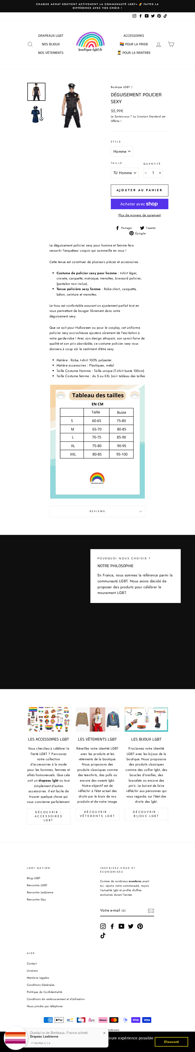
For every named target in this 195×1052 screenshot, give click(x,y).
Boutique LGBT (120, 87)
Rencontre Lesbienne (40, 892)
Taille (116, 163)
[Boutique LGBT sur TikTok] (103, 935)
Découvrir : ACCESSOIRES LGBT (49, 816)
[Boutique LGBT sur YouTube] (121, 926)
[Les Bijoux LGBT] (146, 719)
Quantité (152, 164)
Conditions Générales (41, 985)
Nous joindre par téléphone (45, 1006)
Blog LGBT (34, 878)
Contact (32, 963)
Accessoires (133, 35)
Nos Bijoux (51, 44)
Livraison (32, 971)
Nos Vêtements (50, 52)
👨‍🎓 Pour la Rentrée (134, 52)
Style (116, 142)
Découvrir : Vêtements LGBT (97, 814)
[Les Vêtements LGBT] (97, 719)
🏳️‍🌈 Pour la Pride (134, 44)
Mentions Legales (38, 978)
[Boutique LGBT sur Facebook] (112, 926)
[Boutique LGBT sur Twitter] (131, 926)
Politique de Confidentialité (44, 992)
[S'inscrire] (151, 911)
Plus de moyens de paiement (139, 215)
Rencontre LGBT (37, 885)
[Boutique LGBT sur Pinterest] (140, 926)
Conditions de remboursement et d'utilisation (56, 999)
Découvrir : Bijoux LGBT (146, 814)
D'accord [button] (171, 1042)
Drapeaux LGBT (50, 35)
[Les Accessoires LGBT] (49, 719)
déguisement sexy (62, 316)
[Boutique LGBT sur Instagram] (103, 926)
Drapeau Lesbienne (44, 1034)
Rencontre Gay (36, 899)
